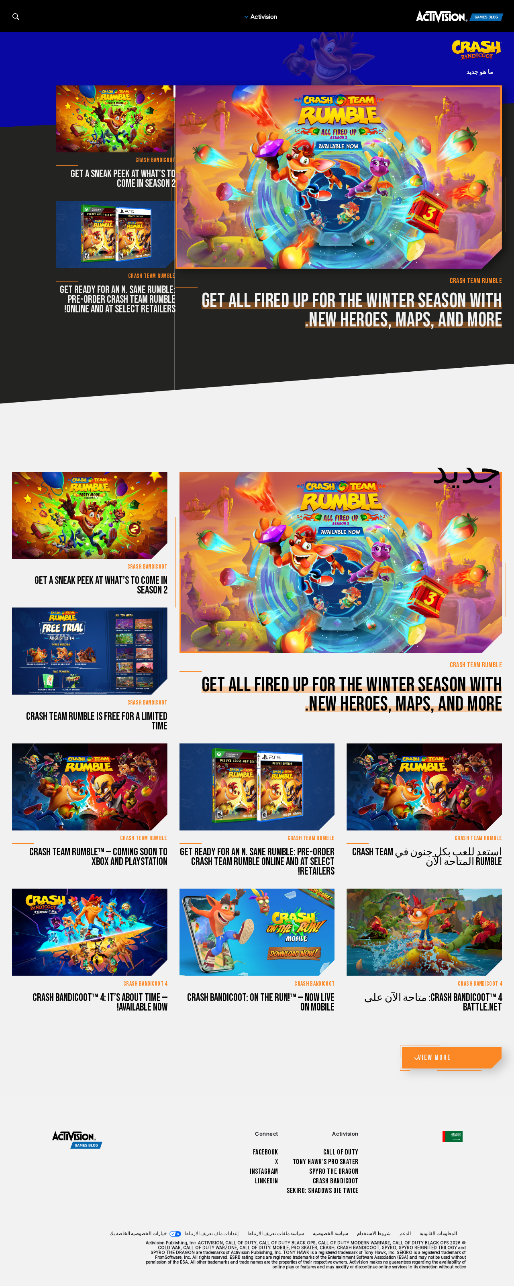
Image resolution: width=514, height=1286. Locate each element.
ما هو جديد (480, 71)
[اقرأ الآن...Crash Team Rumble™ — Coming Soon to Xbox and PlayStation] (89, 786)
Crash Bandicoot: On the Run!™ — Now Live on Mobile (261, 1003)
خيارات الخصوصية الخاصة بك (138, 1234)
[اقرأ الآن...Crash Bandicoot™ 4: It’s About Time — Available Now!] (89, 932)
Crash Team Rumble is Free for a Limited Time (96, 722)
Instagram (264, 1171)
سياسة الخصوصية (330, 1234)
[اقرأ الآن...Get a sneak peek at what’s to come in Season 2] (115, 118)
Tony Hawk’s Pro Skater (326, 1162)
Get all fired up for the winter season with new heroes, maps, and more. (352, 310)
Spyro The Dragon (334, 1171)
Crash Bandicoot (336, 1181)
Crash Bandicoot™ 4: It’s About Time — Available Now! (100, 1003)
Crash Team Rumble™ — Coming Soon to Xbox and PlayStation (98, 857)
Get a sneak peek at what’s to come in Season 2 (123, 179)
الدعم (405, 1234)
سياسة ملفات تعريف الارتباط (275, 1234)
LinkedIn (267, 1181)
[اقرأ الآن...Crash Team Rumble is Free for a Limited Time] (89, 651)
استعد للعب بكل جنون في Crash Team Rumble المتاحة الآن (427, 857)
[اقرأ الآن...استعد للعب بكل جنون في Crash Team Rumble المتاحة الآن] (424, 786)
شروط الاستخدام (374, 1234)
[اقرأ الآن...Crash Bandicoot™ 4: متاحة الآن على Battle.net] (424, 932)
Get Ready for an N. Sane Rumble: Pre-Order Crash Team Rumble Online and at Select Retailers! (117, 300)
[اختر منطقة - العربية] (453, 1136)
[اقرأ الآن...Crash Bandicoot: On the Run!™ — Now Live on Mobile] (257, 932)
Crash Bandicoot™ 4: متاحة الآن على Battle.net (433, 1003)
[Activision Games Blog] (460, 17)
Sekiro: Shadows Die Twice (323, 1191)
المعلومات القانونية (438, 1234)
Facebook (266, 1152)
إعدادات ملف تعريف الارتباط (211, 1234)
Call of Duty (341, 1152)
